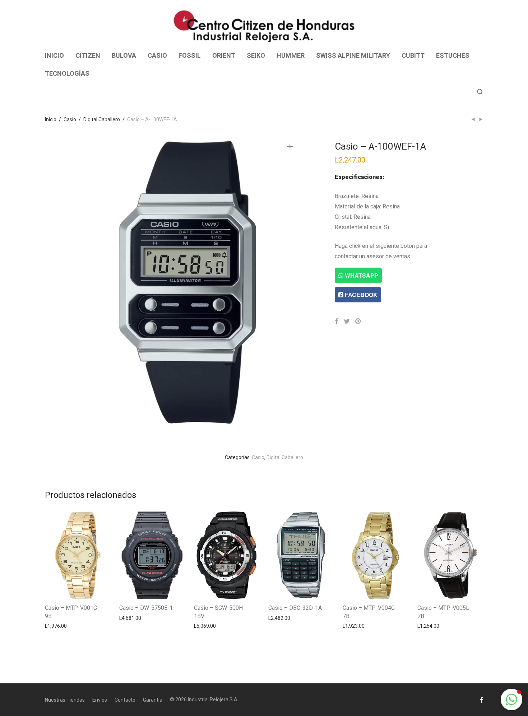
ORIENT (223, 55)
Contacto (125, 700)
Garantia (152, 700)
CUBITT (413, 55)
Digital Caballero (101, 119)
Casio (70, 119)
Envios (99, 700)
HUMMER (291, 55)
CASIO (157, 55)
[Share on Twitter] (347, 321)
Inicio (50, 119)
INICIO (54, 55)
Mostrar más (55, 625)
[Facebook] (481, 699)
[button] (511, 699)
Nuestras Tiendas (65, 700)
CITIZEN (87, 55)
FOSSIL (190, 55)
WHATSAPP (360, 275)
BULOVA (124, 55)
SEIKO (256, 55)
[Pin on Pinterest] (358, 321)
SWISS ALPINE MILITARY (353, 55)
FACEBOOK (360, 295)
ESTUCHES (452, 55)
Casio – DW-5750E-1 (146, 607)
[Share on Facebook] (336, 321)
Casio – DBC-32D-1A (295, 607)
